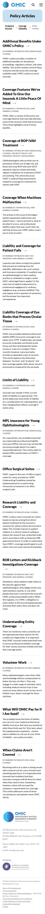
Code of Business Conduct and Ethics (16, 901)
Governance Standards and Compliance (17, 899)
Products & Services (9, 27)
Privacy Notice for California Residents (17, 893)
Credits (5, 906)
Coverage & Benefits (23, 27)
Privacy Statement (9, 891)
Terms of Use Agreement (12, 888)
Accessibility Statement (11, 904)
